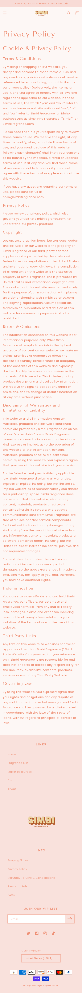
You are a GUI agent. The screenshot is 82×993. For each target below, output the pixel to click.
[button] (5, 13)
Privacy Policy (17, 869)
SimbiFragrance (38, 986)
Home (12, 754)
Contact (14, 780)
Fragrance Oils (18, 763)
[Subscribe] (69, 919)
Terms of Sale (18, 886)
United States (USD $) (38, 958)
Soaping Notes (18, 860)
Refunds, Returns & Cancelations (31, 878)
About (12, 789)
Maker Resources (20, 772)
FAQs (11, 895)
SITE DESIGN (53, 986)
